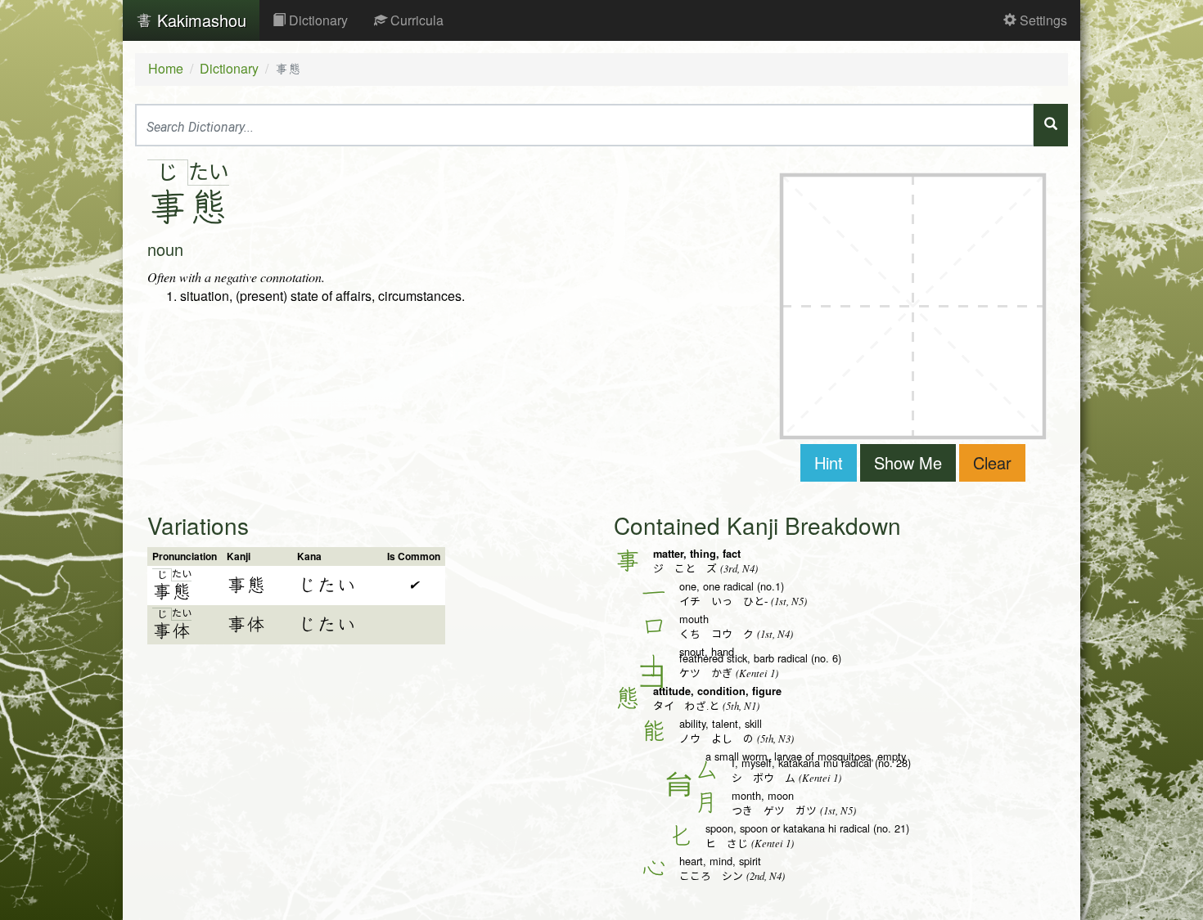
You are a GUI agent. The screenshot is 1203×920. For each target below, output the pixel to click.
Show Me (908, 462)
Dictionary (317, 20)
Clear (992, 462)
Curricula (415, 20)
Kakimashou (199, 20)
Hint (828, 462)
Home (165, 68)
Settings (1041, 20)
